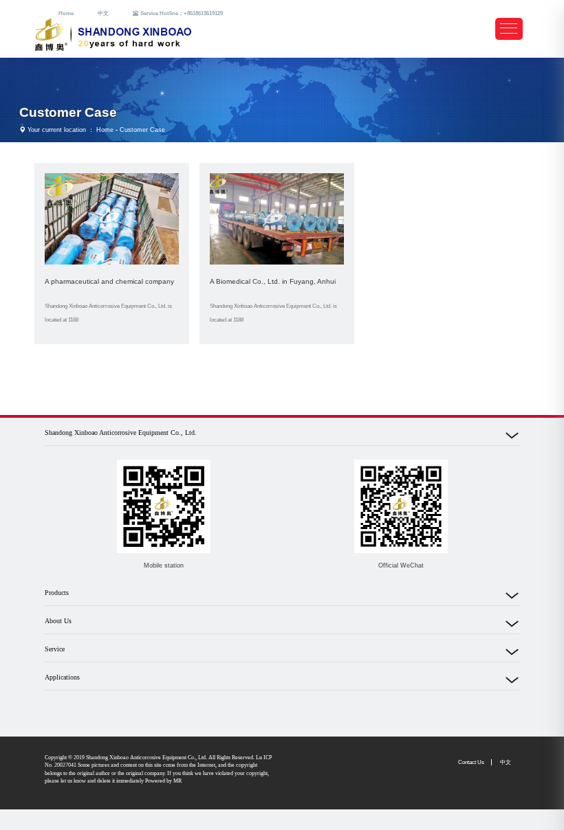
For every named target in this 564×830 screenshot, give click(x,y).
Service (55, 649)
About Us (58, 621)
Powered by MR (163, 781)
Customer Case (68, 112)
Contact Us (471, 762)
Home (66, 13)
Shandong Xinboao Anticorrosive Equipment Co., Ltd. (121, 432)
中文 (103, 13)
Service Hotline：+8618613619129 (181, 13)
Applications (62, 677)
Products (57, 592)
